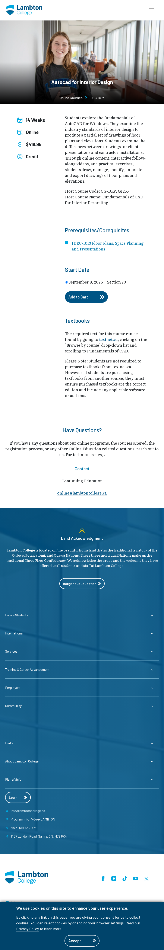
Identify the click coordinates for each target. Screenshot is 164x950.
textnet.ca (108, 339)
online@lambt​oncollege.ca (82, 493)
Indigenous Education (80, 584)
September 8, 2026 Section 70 (97, 282)
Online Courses (71, 98)
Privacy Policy (27, 928)
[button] (152, 10)
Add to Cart (78, 296)
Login (13, 797)
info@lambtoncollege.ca (28, 811)
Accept (74, 940)
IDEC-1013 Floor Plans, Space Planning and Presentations (108, 246)
